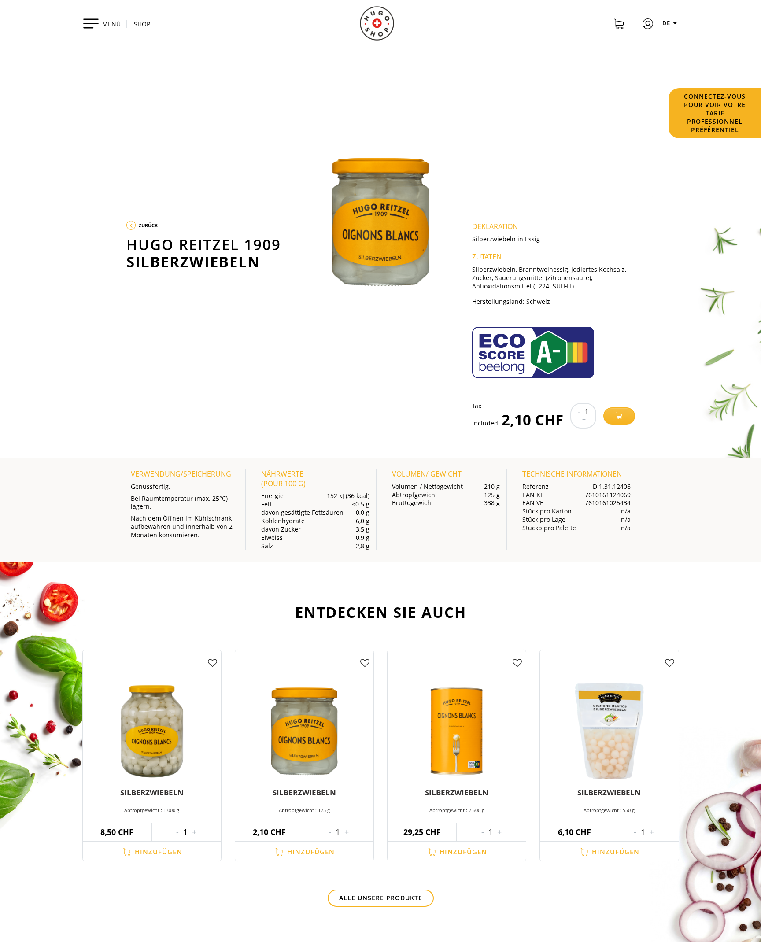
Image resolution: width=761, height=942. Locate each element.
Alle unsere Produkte (380, 898)
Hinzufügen (157, 851)
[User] (647, 25)
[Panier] (618, 25)
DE (666, 23)
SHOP (142, 24)
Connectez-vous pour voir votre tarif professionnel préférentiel (715, 113)
